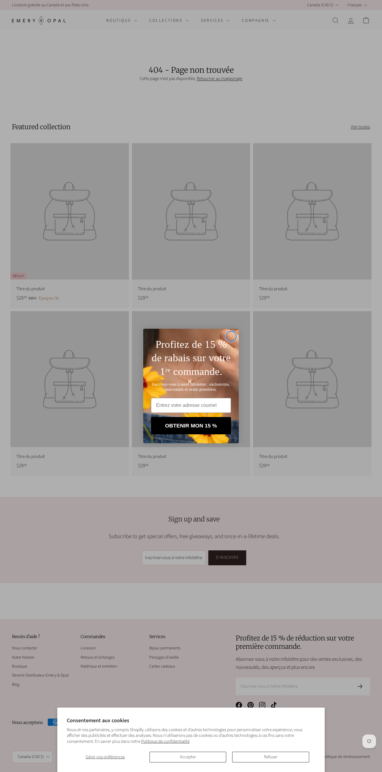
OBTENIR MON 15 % (191, 426)
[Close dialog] (231, 336)
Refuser (271, 757)
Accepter (188, 757)
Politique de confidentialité (165, 741)
